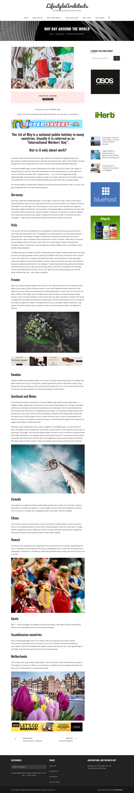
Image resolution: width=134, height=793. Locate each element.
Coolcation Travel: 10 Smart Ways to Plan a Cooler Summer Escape (110, 140)
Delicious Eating (72, 18)
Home (26, 18)
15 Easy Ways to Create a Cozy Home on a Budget (110, 168)
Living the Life (37, 18)
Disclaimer (53, 777)
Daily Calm (87, 18)
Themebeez (118, 790)
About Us (52, 766)
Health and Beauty (54, 18)
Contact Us (53, 771)
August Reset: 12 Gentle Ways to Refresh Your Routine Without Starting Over (110, 154)
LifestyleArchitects (67, 5)
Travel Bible (99, 18)
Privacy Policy (54, 782)
